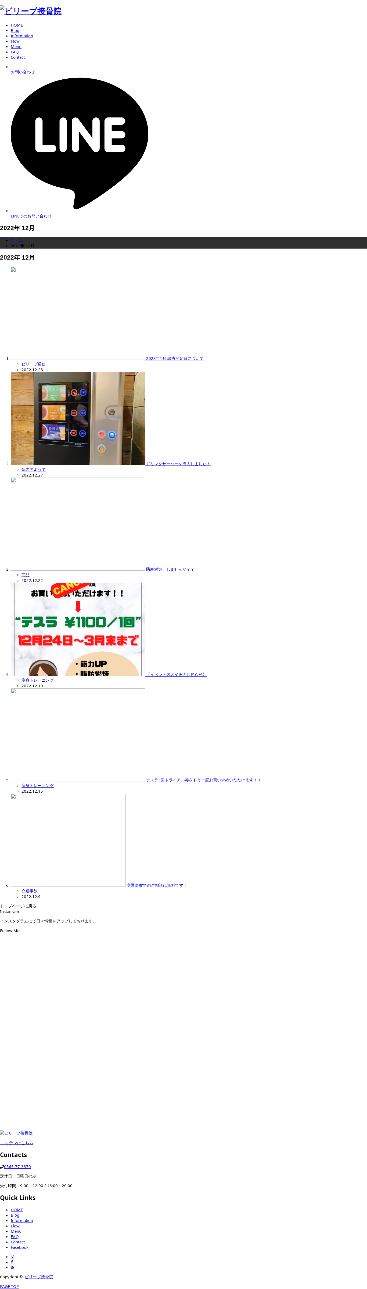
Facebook (19, 1247)
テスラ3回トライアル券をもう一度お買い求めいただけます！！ (203, 779)
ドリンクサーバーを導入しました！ (178, 463)
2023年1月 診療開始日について (175, 358)
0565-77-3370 (17, 1166)
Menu (16, 1231)
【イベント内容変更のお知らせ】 (176, 674)
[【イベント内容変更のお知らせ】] (78, 674)
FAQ (15, 1236)
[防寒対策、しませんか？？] (78, 569)
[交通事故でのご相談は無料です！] (69, 885)
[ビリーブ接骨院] (31, 10)
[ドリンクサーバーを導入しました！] (78, 463)
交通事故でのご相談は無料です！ (157, 885)
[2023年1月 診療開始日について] (78, 358)
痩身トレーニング (37, 680)
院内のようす (33, 469)
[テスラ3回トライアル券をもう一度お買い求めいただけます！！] (78, 779)
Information (22, 1220)
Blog (15, 1215)
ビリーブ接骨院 (39, 1276)
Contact (18, 1241)
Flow (15, 1225)
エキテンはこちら (16, 1142)
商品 (25, 574)
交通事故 (29, 890)
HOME (17, 1209)
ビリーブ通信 (33, 364)
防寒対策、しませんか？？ (170, 569)
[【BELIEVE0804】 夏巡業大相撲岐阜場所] (306, 950)
